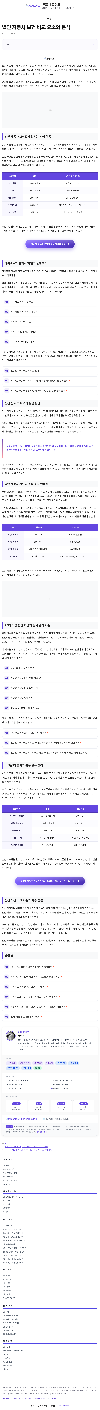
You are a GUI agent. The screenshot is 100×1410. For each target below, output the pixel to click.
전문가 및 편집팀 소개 (10, 1173)
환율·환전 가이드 (8, 1331)
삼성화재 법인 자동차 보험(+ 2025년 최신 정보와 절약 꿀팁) (48, 881)
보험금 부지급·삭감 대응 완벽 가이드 (14, 1248)
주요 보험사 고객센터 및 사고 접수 (14, 1259)
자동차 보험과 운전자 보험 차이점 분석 (48, 244)
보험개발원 (6, 1208)
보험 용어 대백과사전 (9, 1244)
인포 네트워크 (51, 4)
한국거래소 (6, 1369)
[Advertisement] (50, 110)
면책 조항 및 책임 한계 (10, 1180)
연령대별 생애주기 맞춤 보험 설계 (13, 1252)
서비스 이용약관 (8, 1177)
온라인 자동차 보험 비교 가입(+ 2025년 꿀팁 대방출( (36, 976)
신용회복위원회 (8, 1365)
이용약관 (53, 1398)
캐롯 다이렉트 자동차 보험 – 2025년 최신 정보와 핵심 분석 (38, 1006)
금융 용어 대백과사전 (9, 1334)
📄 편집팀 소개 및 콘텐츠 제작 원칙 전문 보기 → (21, 1119)
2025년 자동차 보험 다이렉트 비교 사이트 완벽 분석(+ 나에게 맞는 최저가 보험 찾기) (50, 752)
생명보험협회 (7, 1290)
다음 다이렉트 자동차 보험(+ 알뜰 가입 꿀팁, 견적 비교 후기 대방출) (29, 1150)
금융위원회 (6, 1201)
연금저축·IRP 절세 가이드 (11, 1323)
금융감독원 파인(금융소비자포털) (13, 1350)
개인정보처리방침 (40, 1398)
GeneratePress (62, 1406)
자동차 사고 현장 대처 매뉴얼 (12, 1255)
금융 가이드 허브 (8, 1312)
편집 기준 (17, 1398)
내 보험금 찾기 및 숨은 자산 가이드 (14, 1233)
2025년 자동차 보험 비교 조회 (25, 370)
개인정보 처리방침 (8, 1169)
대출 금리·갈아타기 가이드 (11, 1319)
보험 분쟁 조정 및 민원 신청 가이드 (14, 1237)
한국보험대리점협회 (9, 1298)
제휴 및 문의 (7, 1184)
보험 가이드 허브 (8, 1226)
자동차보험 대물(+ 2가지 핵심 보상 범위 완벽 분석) (34, 996)
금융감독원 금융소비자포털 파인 (13, 1197)
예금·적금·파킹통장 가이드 (11, 1316)
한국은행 (5, 1212)
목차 (9, 44)
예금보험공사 (7, 1279)
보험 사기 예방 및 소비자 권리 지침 (14, 1241)
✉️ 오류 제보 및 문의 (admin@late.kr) (56, 1119)
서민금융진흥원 (8, 1362)
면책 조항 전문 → (42, 1132)
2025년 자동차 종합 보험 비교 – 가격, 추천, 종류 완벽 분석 (38, 390)
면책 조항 (28, 1398)
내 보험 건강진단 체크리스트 (12, 1229)
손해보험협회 (7, 1294)
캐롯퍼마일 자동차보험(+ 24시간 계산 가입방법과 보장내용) (26, 1147)
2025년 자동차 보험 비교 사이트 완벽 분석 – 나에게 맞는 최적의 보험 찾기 (45, 742)
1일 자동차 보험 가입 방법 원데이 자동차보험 (31, 966)
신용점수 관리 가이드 (9, 1327)
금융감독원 (6, 1283)
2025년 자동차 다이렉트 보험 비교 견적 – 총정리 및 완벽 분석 (39, 380)
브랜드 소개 (6, 1166)
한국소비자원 (7, 1204)
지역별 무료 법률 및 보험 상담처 (13, 1263)
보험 (6, 1143)
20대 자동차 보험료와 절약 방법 (25, 1016)
